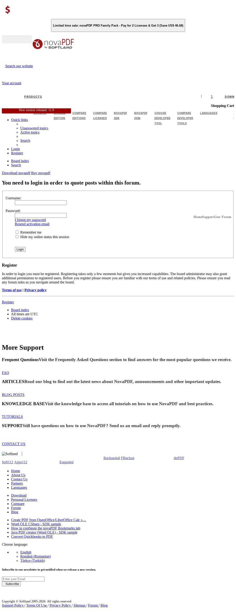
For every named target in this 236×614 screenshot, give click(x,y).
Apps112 (20, 462)
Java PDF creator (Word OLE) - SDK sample (44, 532)
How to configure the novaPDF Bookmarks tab (45, 528)
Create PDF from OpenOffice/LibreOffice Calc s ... (48, 520)
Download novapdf (16, 173)
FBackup (127, 458)
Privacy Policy (61, 605)
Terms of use (12, 290)
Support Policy (13, 605)
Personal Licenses (24, 500)
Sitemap (80, 605)
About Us (18, 475)
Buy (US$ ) (16, 39)
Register (8, 302)
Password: (13, 211)
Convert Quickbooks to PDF (32, 536)
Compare (17, 504)
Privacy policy (35, 290)
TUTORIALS (12, 417)
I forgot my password (30, 220)
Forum (16, 508)
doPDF (179, 458)
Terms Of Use (37, 605)
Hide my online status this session (44, 237)
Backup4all (111, 458)
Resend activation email (32, 224)
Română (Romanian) (35, 556)
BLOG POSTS (13, 395)
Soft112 (7, 462)
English (25, 552)
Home (15, 471)
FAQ (5, 373)
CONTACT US (13, 444)
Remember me (30, 232)
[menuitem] (29, 132)
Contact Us (19, 479)
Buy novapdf (40, 173)
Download (19, 495)
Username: (13, 198)
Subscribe (11, 584)
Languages (19, 487)
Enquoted (66, 462)
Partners (17, 483)
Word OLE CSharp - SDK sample (36, 524)
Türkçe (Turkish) (32, 560)
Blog (14, 512)
